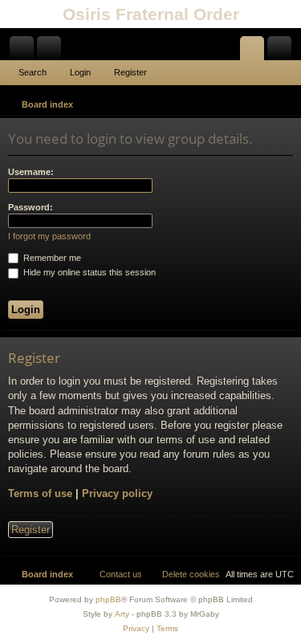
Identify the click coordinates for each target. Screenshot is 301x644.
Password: (30, 207)
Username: (31, 172)
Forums (52, 51)
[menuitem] (286, 104)
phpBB (108, 599)
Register (130, 72)
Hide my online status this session (88, 272)
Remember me (51, 258)
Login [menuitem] (255, 51)
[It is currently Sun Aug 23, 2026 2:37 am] (265, 104)
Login (80, 72)
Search (32, 72)
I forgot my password (49, 236)
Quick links (25, 51)
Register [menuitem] (282, 51)
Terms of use (40, 493)
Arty (122, 613)
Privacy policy (117, 493)
